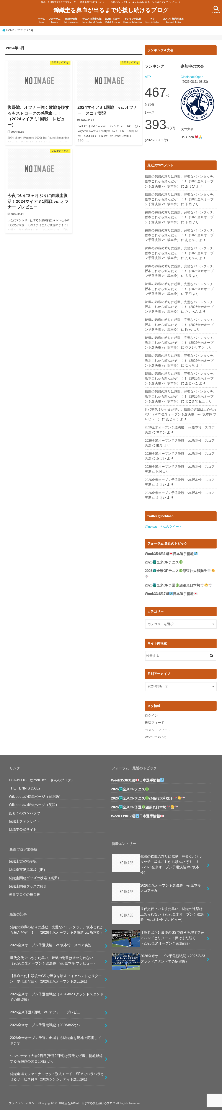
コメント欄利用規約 (173, 20)
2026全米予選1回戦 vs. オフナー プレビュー (47, 1012)
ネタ (152, 20)
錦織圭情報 (71, 20)
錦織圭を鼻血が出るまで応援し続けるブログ (111, 9)
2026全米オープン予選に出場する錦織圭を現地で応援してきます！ (55, 1040)
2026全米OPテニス (162, 562)
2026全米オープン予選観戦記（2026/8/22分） (46, 1025)
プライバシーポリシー (23, 1103)
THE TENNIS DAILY (25, 788)
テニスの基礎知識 (92, 20)
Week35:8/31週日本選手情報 (169, 554)
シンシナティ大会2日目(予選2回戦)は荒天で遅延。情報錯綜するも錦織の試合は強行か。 (56, 1058)
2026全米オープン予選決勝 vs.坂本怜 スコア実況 (50, 945)
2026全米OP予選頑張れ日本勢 (172, 585)
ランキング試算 (132, 20)
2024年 (21, 30)
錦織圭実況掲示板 (23, 861)
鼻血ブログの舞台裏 (24, 894)
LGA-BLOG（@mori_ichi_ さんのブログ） (42, 780)
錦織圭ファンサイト (24, 821)
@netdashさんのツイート (163, 526)
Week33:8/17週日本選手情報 (169, 594)
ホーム (41, 20)
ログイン (151, 715)
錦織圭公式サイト (23, 829)
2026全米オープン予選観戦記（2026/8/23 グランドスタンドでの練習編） (56, 996)
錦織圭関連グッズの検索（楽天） (35, 878)
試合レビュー (112, 20)
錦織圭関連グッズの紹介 (28, 886)
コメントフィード (158, 730)
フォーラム (54, 20)
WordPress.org (155, 737)
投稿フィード (154, 722)
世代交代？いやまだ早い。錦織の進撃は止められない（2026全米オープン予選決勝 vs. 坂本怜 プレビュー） (180, 414)
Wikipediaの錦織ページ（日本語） (35, 796)
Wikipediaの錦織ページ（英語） (34, 805)
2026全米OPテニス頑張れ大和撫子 (142, 798)
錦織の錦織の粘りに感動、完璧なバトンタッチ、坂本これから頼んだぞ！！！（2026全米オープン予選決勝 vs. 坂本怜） (180, 181)
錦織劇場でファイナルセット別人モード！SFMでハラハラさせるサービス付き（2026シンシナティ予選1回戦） (57, 1076)
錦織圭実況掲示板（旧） (28, 870)
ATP (148, 77)
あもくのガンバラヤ (24, 813)
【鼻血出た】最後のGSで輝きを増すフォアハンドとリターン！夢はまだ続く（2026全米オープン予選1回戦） (56, 978)
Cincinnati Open (192, 77)
